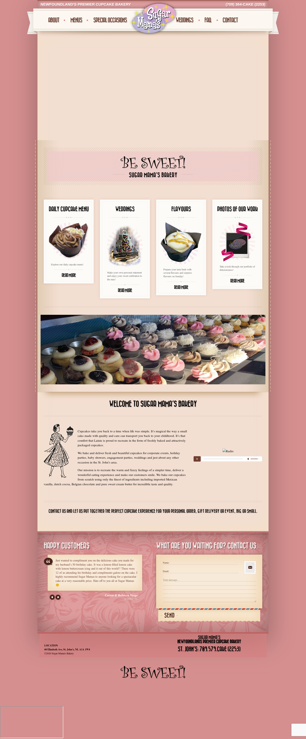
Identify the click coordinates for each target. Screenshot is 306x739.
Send (169, 615)
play (197, 459)
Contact (230, 20)
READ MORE (69, 275)
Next (58, 597)
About (53, 20)
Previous (52, 597)
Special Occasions (110, 20)
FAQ (207, 20)
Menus (76, 20)
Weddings (184, 20)
